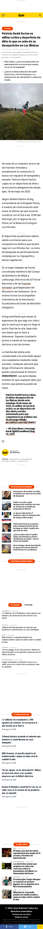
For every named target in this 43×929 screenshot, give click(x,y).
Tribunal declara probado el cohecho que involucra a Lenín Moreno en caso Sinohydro (21, 739)
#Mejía (22, 419)
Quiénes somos (21, 917)
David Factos (15, 459)
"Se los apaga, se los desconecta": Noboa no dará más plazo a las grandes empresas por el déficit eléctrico (21, 773)
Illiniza (14, 461)
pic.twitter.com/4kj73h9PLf (21, 422)
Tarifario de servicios (21, 914)
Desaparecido (27, 459)
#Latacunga (12, 419)
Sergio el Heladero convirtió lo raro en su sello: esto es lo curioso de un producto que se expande (21, 790)
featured (6, 461)
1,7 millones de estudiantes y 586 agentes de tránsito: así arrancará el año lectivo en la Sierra (19, 722)
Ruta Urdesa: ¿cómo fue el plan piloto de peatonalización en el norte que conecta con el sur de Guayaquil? (21, 64)
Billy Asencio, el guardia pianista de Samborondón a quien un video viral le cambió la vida (20, 756)
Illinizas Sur (23, 461)
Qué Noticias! (15, 452)
